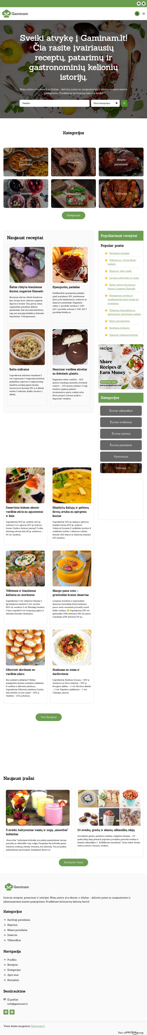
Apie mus (13, 975)
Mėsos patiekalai (17, 930)
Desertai (12, 935)
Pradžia (12, 959)
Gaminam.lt (38, 1026)
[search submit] (124, 103)
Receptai (12, 964)
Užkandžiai (14, 940)
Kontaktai (13, 980)
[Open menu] (143, 13)
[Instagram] (144, 3)
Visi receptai (49, 717)
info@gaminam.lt (17, 1003)
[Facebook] (139, 3)
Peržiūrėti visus (73, 862)
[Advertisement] (48, 437)
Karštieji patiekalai (18, 919)
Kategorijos (14, 969)
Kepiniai (12, 924)
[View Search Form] (137, 13)
